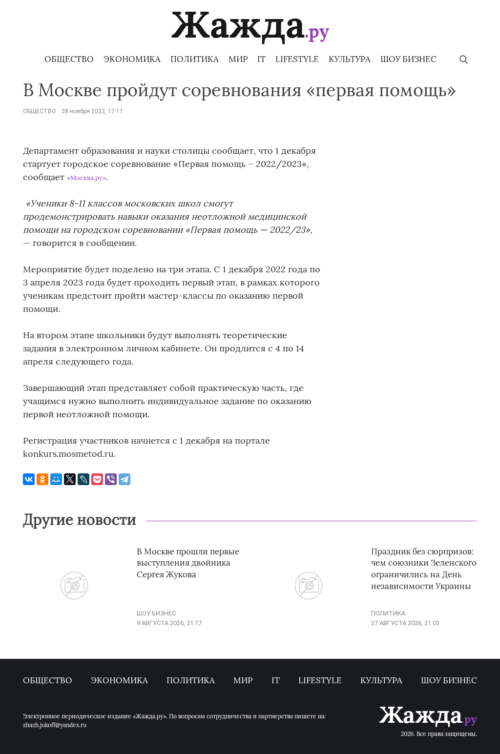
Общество (69, 59)
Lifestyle (297, 59)
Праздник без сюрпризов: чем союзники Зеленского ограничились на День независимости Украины (424, 568)
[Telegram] (124, 479)
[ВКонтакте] (29, 479)
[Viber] (111, 479)
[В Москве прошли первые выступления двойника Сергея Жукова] (74, 623)
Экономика (132, 59)
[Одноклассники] (42, 479)
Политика (194, 59)
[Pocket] (97, 479)
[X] (70, 479)
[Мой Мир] (56, 479)
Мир (238, 59)
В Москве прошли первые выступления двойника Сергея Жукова (188, 563)
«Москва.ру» (86, 178)
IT (261, 59)
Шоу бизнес (408, 59)
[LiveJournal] (83, 479)
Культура (350, 59)
